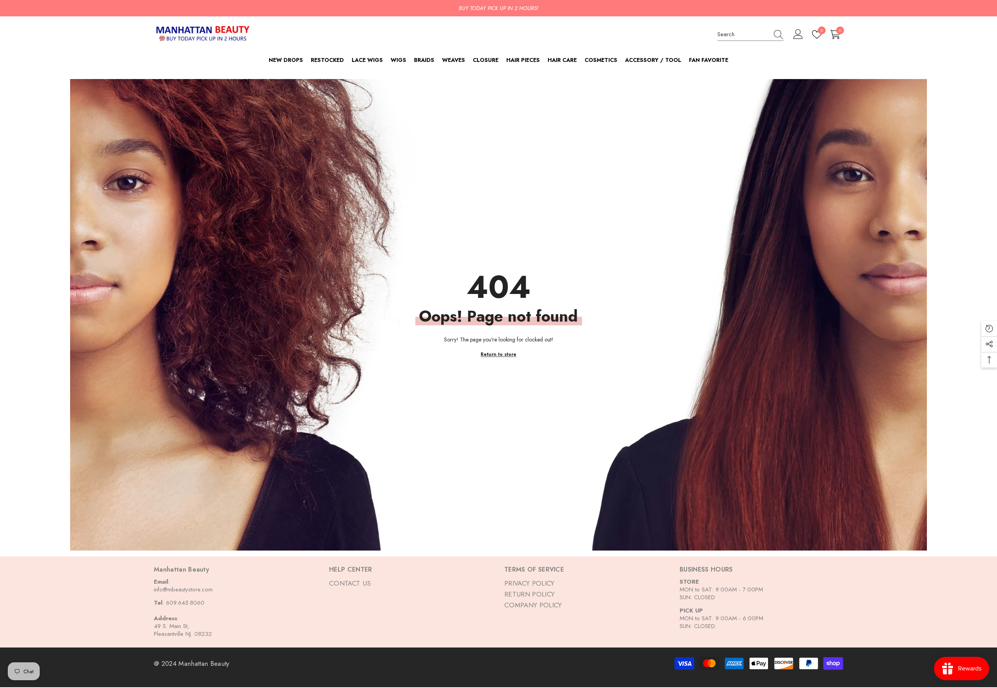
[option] (498, 8)
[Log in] (798, 34)
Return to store (498, 354)
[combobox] (743, 34)
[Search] (750, 34)
